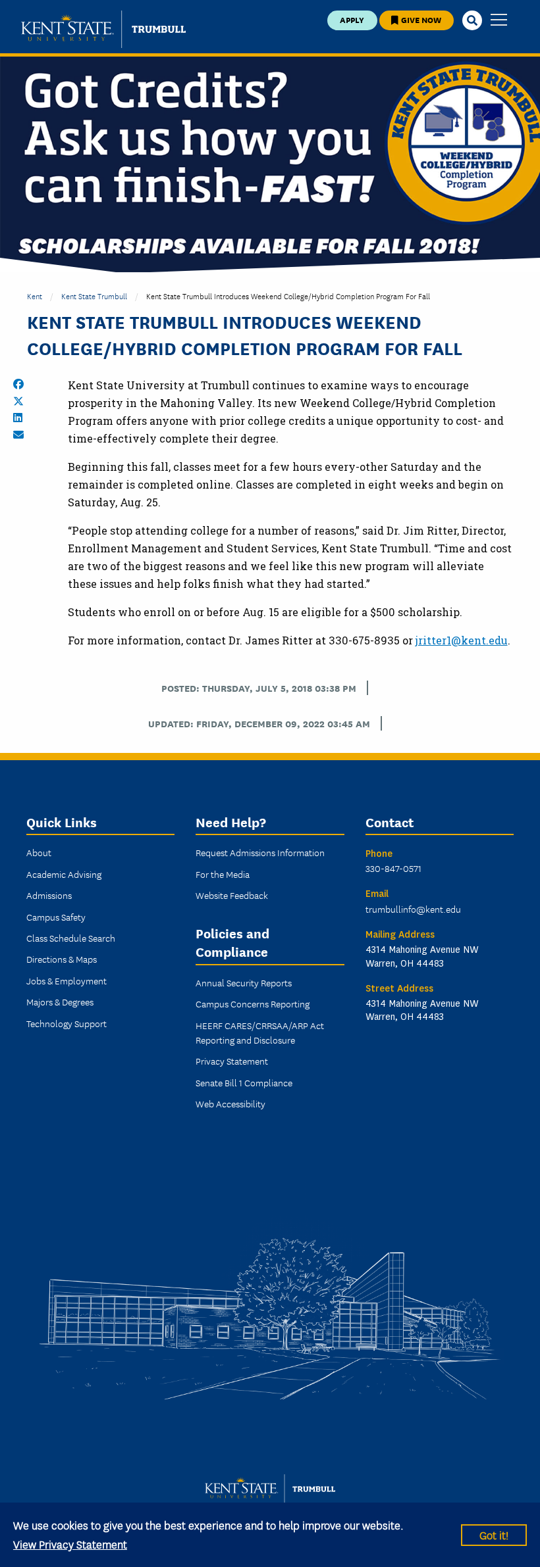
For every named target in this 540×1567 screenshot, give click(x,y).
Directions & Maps (61, 959)
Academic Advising (63, 874)
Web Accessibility (230, 1103)
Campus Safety (56, 916)
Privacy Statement (232, 1060)
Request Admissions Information (260, 852)
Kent (34, 295)
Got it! (493, 1534)
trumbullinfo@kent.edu (413, 909)
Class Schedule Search (70, 937)
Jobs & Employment (66, 980)
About (38, 852)
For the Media (223, 874)
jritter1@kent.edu (462, 640)
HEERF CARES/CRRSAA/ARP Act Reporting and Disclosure (260, 1032)
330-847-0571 (393, 868)
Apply (352, 19)
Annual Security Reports (244, 982)
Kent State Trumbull (94, 295)
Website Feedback (232, 895)
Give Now (420, 19)
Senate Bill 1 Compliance (244, 1082)
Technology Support (66, 1023)
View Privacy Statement (70, 1543)
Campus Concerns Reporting (253, 1003)
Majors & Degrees (60, 1001)
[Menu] (499, 20)
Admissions (49, 895)
